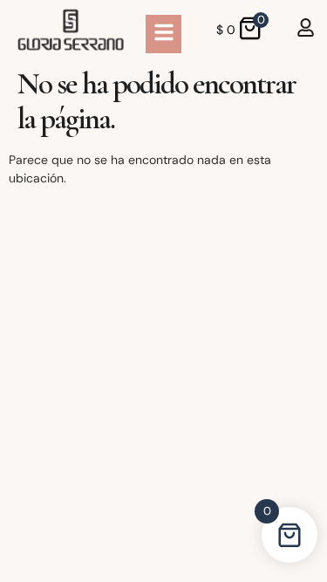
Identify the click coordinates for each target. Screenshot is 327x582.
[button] (163, 34)
